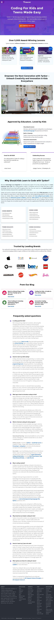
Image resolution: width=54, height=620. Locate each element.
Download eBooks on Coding (8, 218)
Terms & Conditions (11, 618)
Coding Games (40, 588)
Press (20, 593)
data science (35, 197)
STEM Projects (49, 610)
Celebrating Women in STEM (8, 236)
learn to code (25, 341)
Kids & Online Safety (27, 618)
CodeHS (15, 564)
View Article (11, 296)
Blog (20, 588)
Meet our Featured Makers (7, 232)
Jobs (20, 594)
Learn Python (23, 56)
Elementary (48, 596)
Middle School (49, 597)
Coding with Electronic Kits (34, 215)
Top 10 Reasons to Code (7, 213)
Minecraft (39, 590)
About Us (21, 590)
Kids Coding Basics (6, 214)
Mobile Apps (22, 596)
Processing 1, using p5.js (19, 446)
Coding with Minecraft (34, 214)
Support (21, 591)
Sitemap (21, 597)
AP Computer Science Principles (35, 230)
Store (20, 600)
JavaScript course (36, 442)
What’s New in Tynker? (7, 229)
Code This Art (30, 458)
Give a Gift (30, 591)
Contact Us (39, 618)
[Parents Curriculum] (11, 137)
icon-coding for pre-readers (42, 196)
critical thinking (19, 343)
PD (46, 607)
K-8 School (48, 603)
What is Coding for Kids (34, 212)
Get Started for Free (27, 26)
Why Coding (31, 594)
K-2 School (48, 602)
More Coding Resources (34, 219)
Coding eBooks (22, 599)
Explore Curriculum (29, 146)
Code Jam (39, 612)
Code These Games (34, 456)
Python (29, 442)
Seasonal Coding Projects (7, 234)
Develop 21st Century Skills (8, 216)
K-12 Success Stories (33, 236)
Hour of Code (40, 613)
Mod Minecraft (6, 56)
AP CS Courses (49, 600)
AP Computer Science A (34, 232)
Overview (30, 588)
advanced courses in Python (18, 197)
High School (49, 599)
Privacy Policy (19, 618)
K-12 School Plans (33, 229)
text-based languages (29, 130)
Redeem (30, 593)
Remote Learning (33, 234)
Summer (30, 603)
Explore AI (40, 56)
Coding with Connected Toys (35, 217)
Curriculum (30, 590)
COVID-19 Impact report (7, 230)
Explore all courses (27, 68)
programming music (18, 364)
